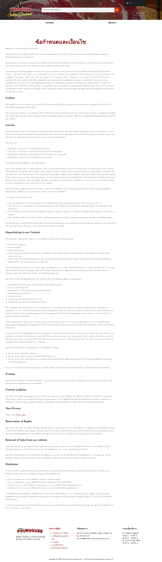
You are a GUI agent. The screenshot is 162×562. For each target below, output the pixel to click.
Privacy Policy (21, 415)
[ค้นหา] (117, 10)
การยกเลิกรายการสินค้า (60, 533)
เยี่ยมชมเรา (112, 23)
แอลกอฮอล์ (50, 23)
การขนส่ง (55, 542)
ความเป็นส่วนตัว (57, 545)
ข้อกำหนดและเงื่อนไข (59, 548)
